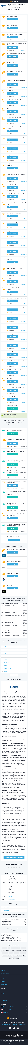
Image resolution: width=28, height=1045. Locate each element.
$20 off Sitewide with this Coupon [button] (14, 316)
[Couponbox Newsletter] (18, 1028)
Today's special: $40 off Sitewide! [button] (14, 213)
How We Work (4, 984)
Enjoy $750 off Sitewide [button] (12, 25)
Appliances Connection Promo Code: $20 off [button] (16, 307)
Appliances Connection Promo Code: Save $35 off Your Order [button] (16, 514)
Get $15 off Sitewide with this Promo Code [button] (16, 325)
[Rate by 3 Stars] (14, 867)
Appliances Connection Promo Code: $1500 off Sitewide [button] (16, 440)
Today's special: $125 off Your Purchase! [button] (15, 99)
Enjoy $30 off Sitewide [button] (12, 249)
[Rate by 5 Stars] (20, 867)
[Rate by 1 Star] (8, 867)
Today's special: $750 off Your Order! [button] (15, 34)
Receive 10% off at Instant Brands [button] (14, 561)
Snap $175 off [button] (10, 90)
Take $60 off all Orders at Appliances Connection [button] (15, 164)
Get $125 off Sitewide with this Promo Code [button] (16, 117)
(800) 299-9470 (11, 899)
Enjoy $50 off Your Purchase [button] (13, 184)
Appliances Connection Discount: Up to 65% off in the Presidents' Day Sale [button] (16, 525)
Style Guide (3, 993)
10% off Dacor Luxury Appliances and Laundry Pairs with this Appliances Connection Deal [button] (17, 471)
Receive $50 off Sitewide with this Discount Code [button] (16, 203)
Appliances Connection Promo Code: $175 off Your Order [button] (16, 81)
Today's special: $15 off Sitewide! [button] (14, 343)
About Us (3, 970)
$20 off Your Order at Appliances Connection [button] (16, 298)
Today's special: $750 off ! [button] (12, 16)
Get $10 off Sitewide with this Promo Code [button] (16, 360)
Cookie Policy (14, 1024)
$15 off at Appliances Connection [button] (14, 334)
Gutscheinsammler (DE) (8, 1006)
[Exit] (26, 1041)
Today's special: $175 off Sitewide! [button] (14, 71)
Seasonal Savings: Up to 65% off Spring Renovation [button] (15, 504)
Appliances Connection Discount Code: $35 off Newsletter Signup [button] (16, 482)
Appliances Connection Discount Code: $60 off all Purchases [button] (16, 175)
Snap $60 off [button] (9, 155)
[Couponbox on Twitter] (14, 1028)
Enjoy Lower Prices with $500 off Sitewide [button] (16, 53)
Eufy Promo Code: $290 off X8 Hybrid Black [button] (16, 549)
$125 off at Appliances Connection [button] (14, 108)
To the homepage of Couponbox (14, 1)
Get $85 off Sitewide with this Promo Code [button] (16, 146)
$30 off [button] (8, 240)
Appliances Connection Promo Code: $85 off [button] (16, 137)
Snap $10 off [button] (9, 585)
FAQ (1, 976)
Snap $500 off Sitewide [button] (12, 62)
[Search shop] (26, 1)
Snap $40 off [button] (9, 231)
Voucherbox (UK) (7, 1009)
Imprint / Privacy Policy (6, 1024)
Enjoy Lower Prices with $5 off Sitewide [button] (15, 387)
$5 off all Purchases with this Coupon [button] (15, 378)
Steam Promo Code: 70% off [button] (13, 573)
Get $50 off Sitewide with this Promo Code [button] (16, 193)
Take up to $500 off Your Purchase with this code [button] (16, 44)
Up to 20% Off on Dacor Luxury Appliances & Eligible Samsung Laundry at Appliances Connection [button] (16, 493)
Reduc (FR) (5, 1012)
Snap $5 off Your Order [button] (12, 396)
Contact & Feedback (5, 973)
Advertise (3, 991)
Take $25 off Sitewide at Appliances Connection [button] (14, 269)
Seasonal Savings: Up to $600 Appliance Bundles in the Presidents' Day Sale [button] (15, 430)
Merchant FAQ (4, 981)
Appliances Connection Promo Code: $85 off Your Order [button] (16, 127)
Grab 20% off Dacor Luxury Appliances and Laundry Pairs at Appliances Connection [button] (16, 461)
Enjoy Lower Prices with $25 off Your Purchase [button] (15, 288)
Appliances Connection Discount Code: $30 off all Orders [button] (16, 258)
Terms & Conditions (22, 1024)
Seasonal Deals (4, 1000)
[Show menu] (1, 1)
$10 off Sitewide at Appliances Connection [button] (16, 369)
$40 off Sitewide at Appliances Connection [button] (16, 222)
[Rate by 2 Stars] (11, 867)
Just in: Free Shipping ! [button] (12, 405)
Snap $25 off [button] (9, 278)
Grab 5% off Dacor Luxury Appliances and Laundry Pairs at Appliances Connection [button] (16, 450)
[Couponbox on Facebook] (10, 1028)
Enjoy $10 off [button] (10, 352)
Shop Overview (4, 978)
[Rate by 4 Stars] (17, 867)
